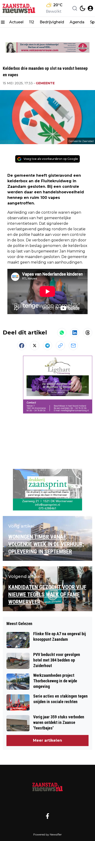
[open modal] (90, 8)
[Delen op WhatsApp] (61, 332)
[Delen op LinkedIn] (74, 332)
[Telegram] (47, 345)
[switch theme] (82, 8)
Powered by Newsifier (47, 834)
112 (31, 22)
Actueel (16, 22)
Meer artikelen (47, 740)
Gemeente (45, 83)
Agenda (77, 22)
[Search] (74, 8)
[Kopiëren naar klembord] (60, 345)
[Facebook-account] (47, 816)
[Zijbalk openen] (3, 22)
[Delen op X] (34, 345)
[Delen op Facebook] (21, 345)
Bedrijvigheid (52, 22)
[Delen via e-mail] (73, 345)
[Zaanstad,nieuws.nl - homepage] (19, 8)
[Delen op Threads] (87, 332)
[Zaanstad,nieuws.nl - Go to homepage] (47, 786)
